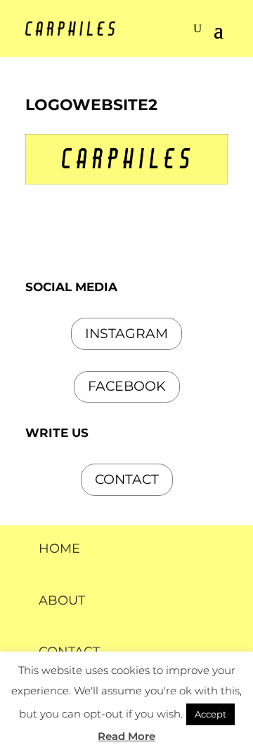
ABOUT (62, 600)
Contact (127, 479)
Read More (126, 736)
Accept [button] (210, 714)
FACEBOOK (127, 386)
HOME (59, 548)
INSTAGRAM (126, 333)
